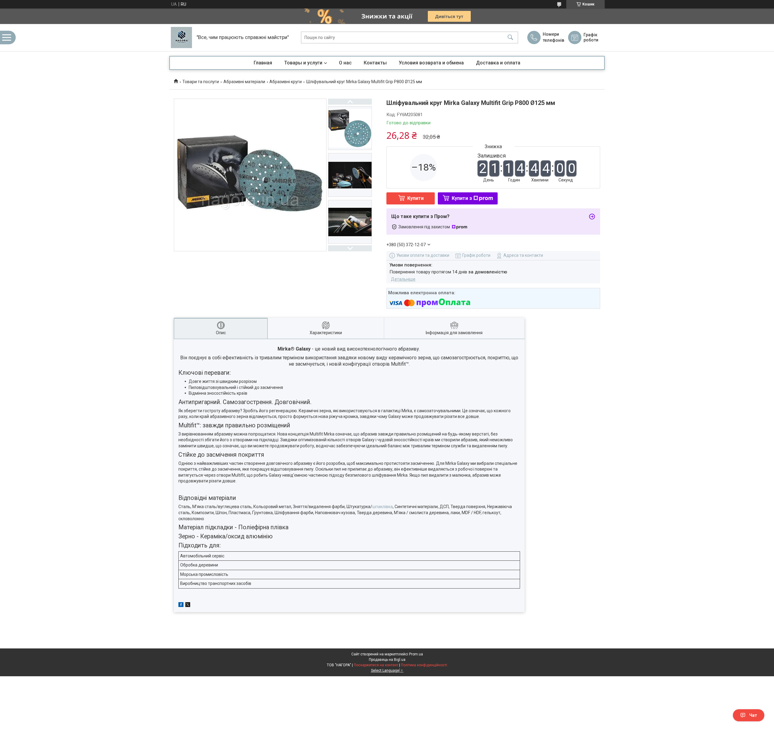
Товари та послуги (200, 81)
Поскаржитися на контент (376, 665)
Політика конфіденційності (424, 665)
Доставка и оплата (498, 63)
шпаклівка (382, 506)
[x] (187, 605)
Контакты (375, 63)
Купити (415, 198)
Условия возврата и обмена (431, 63)
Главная (263, 63)
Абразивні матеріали (244, 81)
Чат (753, 715)
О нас (345, 63)
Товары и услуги (303, 63)
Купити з (462, 198)
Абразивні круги (285, 81)
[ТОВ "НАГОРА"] (181, 37)
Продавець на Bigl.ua (387, 660)
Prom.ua (416, 654)
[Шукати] (510, 37)
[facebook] (181, 605)
